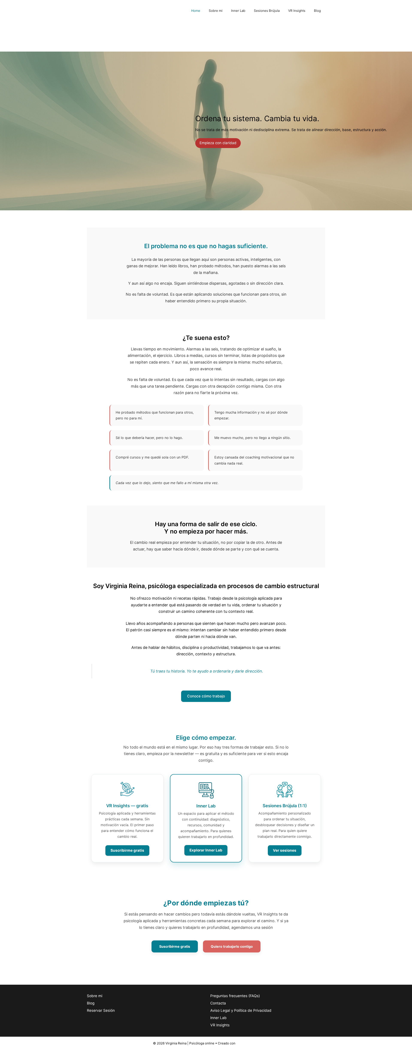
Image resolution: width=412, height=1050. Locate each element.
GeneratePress (247, 1043)
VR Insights (296, 11)
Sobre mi (216, 11)
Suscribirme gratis (127, 850)
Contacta (218, 1003)
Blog (317, 11)
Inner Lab (238, 11)
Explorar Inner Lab (205, 850)
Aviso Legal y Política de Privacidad (240, 1010)
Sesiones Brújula (267, 11)
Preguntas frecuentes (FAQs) (235, 996)
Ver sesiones (284, 850)
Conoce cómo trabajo (206, 696)
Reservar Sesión (101, 1010)
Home (195, 11)
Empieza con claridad (218, 143)
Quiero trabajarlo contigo (232, 946)
